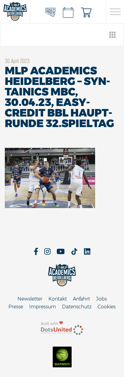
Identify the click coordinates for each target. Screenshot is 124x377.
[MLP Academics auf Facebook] (36, 253)
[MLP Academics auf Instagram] (47, 253)
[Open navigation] (115, 11)
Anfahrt (81, 299)
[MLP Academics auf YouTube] (60, 253)
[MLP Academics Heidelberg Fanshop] (86, 11)
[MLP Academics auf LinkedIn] (87, 253)
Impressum (42, 307)
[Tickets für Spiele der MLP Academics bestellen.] (50, 11)
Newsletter (29, 299)
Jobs (101, 299)
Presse (15, 307)
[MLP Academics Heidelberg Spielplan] (68, 11)
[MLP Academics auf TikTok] (74, 253)
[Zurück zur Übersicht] (112, 34)
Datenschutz (76, 307)
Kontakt (57, 299)
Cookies (107, 307)
